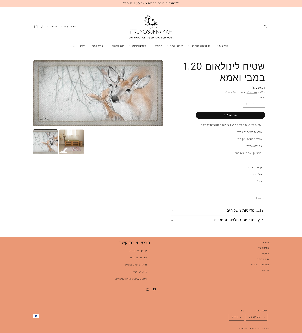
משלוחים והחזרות (260, 264)
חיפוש (266, 242)
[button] (265, 26)
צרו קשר (265, 270)
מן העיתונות (263, 259)
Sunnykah (258, 328)
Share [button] (258, 198)
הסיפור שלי (263, 247)
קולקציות (264, 253)
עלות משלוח (252, 92)
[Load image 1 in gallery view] (45, 142)
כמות (262, 97)
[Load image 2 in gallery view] (71, 142)
